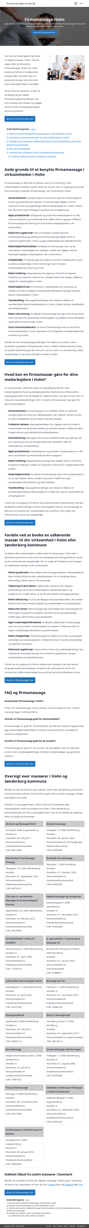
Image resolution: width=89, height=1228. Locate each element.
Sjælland (68, 1184)
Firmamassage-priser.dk (20, 3)
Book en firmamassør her (20, 118)
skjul (33, 129)
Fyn (81, 1184)
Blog (66, 1226)
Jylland (51, 1184)
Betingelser (81, 1226)
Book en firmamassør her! (44, 32)
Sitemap (72, 1226)
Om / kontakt (58, 1226)
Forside (48, 1226)
